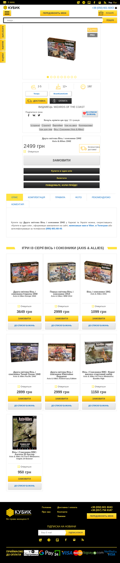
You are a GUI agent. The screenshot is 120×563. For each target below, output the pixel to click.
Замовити (24, 318)
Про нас (46, 512)
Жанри (3, 45)
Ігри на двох (71, 125)
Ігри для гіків (45, 129)
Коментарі (17, 204)
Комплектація (36, 197)
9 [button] (75, 77)
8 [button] (72, 77)
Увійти (3, 57)
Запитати (62, 178)
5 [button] (61, 77)
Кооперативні (85, 125)
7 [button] (68, 77)
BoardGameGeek (61, 94)
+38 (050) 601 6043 (103, 8)
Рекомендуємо (101, 197)
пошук (110, 20)
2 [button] (51, 77)
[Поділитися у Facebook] (29, 115)
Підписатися (76, 533)
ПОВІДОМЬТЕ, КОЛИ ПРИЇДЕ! (62, 185)
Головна (46, 507)
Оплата (63, 101)
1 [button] (48, 77)
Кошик (107, 13)
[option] (62, 49)
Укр (110, 2)
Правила (60, 197)
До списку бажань (91, 113)
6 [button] (65, 77)
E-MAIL (11, 2)
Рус (115, 2)
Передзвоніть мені (54, 13)
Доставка (39, 101)
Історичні (35, 125)
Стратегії (46, 125)
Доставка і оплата (67, 507)
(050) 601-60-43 (54, 228)
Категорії (3, 31)
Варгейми (58, 125)
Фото (78, 197)
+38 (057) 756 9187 (101, 510)
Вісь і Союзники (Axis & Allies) (69, 129)
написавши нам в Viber (81, 225)
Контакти (62, 512)
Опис (14, 197)
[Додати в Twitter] (39, 115)
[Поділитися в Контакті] (34, 115)
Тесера (36, 94)
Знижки (61, 516)
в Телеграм (101, 225)
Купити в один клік (61, 171)
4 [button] (58, 77)
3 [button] (55, 77)
